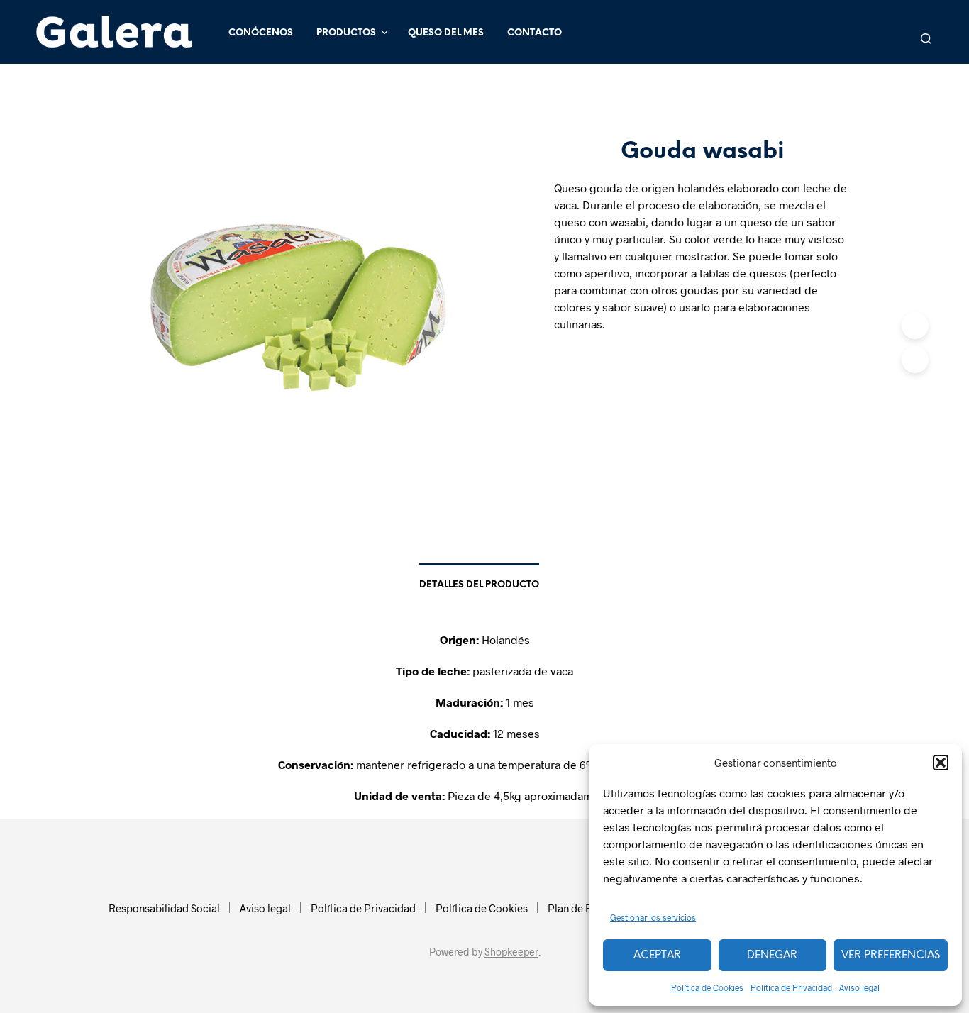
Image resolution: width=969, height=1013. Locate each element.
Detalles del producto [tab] (479, 584)
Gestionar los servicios (653, 917)
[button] (941, 762)
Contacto (534, 33)
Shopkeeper (511, 952)
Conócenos (260, 33)
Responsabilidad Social (164, 908)
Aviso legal (859, 987)
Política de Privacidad (791, 987)
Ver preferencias (890, 955)
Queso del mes (446, 33)
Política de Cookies (707, 987)
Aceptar (657, 955)
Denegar (772, 955)
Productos (346, 33)
